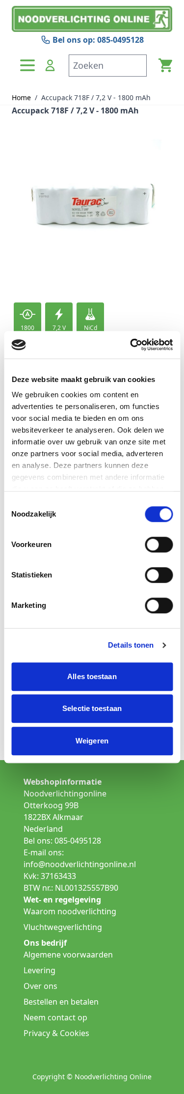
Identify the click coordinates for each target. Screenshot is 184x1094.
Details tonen (131, 645)
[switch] (159, 544)
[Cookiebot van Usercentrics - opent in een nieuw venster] (131, 344)
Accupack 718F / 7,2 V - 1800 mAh (96, 97)
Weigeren (92, 741)
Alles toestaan (91, 676)
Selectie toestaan (92, 708)
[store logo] (92, 19)
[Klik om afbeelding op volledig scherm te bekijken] (92, 208)
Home (21, 97)
